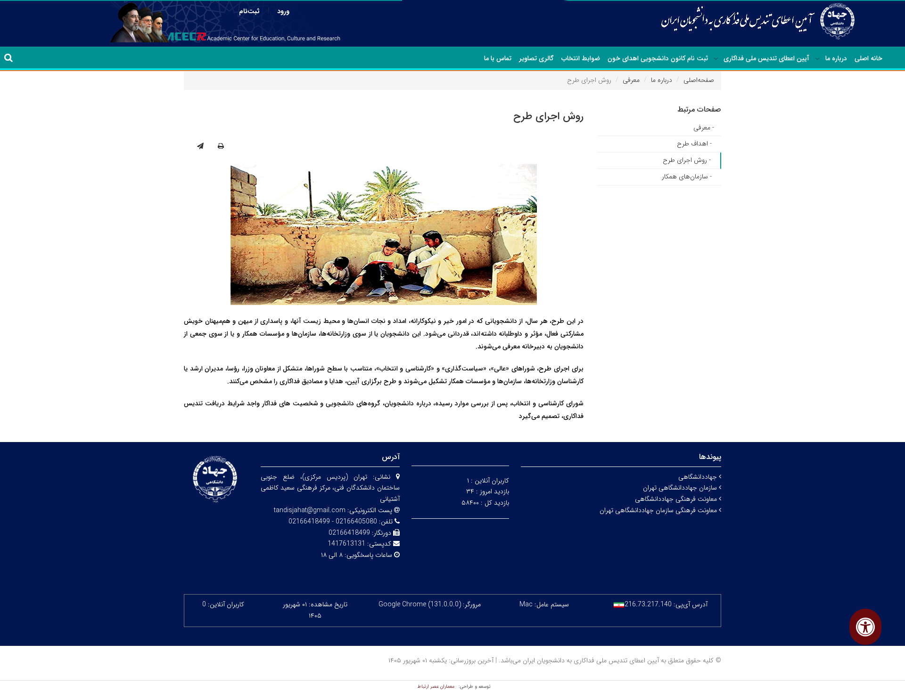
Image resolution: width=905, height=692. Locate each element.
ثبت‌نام (249, 11)
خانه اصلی (868, 58)
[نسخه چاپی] (221, 146)
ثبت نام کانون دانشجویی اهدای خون (658, 58)
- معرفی (703, 127)
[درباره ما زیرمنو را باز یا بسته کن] (817, 58)
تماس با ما (497, 58)
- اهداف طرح (694, 143)
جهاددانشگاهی (698, 477)
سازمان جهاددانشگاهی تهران (681, 488)
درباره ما (836, 58)
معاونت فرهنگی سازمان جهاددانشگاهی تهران (659, 510)
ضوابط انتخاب (580, 58)
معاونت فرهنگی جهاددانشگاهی (677, 499)
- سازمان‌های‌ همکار (687, 176)
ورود (283, 11)
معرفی (631, 80)
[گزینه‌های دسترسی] (865, 627)
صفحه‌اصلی (698, 80)
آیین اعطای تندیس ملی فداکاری (766, 58)
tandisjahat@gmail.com (310, 510)
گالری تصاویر (536, 58)
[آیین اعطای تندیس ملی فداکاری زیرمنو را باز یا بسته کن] (716, 58)
